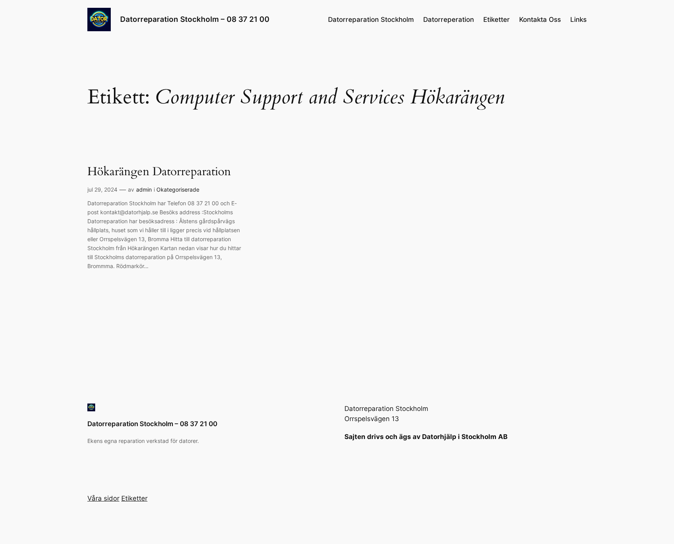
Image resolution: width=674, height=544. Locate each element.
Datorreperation (448, 19)
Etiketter (496, 19)
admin (144, 189)
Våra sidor (103, 498)
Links (578, 19)
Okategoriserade (177, 189)
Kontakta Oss (540, 19)
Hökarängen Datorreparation (159, 172)
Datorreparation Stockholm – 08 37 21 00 (195, 19)
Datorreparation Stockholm (371, 19)
